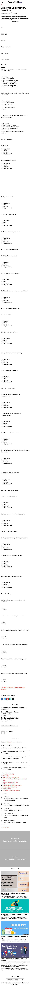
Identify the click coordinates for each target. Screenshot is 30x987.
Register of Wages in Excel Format (13, 810)
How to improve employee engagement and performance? (13, 893)
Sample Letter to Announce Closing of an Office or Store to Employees (14, 757)
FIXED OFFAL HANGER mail (10, 787)
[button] (22, 980)
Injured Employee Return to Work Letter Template (14, 752)
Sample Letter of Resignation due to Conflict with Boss (15, 763)
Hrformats (15, 13)
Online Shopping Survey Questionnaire (10, 713)
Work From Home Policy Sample (11, 777)
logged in (9, 742)
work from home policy (8, 774)
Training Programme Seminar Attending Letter (16, 805)
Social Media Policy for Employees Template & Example (14, 959)
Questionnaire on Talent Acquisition (14, 707)
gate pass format (7, 788)
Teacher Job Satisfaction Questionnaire (10, 719)
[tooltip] (2, 699)
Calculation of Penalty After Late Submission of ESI (16, 816)
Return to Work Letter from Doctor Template (15, 748)
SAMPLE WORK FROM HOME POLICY (12, 785)
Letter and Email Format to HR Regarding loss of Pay (14, 937)
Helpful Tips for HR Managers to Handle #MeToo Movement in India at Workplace (14, 965)
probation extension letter (9, 784)
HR (1, 4)
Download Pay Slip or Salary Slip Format (15, 822)
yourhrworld (6, 775)
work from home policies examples (11, 790)
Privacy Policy (6, 827)
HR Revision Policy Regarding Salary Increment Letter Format (14, 915)
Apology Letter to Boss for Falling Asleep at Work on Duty (15, 768)
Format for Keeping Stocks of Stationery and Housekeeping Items (16, 799)
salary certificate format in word (10, 782)
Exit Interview (5, 726)
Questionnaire (13, 726)
